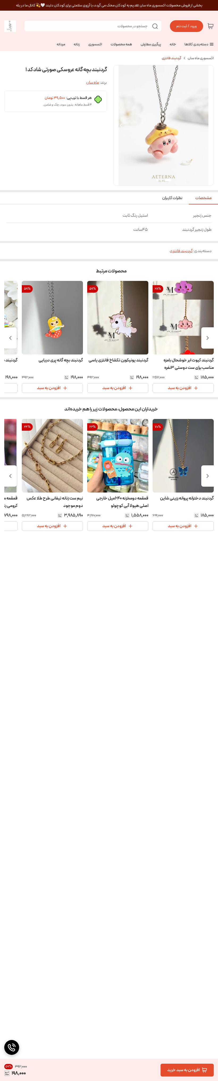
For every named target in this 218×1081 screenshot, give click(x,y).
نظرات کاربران (172, 198)
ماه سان (92, 82)
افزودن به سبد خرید (183, 1070)
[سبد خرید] (210, 26)
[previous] (207, 338)
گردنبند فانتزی (171, 58)
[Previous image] (121, 125)
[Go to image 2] (161, 180)
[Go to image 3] (157, 180)
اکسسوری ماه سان (201, 58)
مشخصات (203, 198)
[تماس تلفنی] (11, 1047)
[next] (10, 338)
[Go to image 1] (168, 180)
